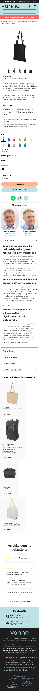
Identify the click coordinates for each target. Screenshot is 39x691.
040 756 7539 (29, 235)
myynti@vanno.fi (21, 1)
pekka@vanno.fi (10, 233)
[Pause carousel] (19, 595)
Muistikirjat (18, 670)
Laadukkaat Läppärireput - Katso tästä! (19, 17)
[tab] (8, 592)
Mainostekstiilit (8, 670)
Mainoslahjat (30, 668)
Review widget (14, 601)
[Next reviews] (36, 578)
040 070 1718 (31, 1)
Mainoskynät (20, 668)
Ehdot (25, 670)
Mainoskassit (10, 668)
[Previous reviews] (3, 578)
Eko (4, 668)
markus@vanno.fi (29, 233)
